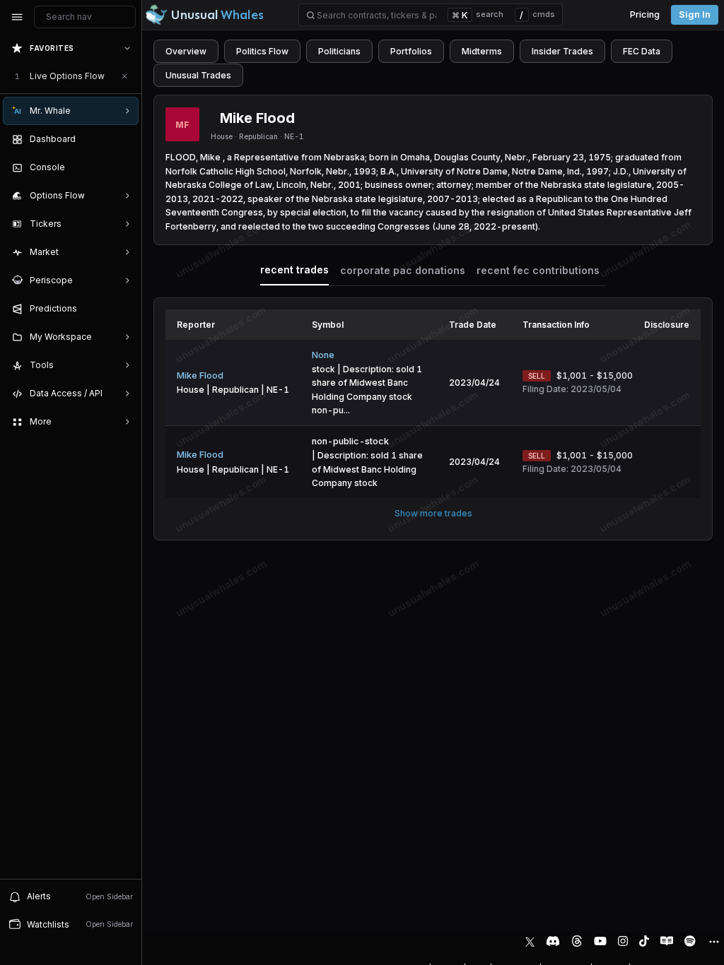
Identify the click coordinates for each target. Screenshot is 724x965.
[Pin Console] (124, 167)
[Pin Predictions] (124, 309)
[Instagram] (623, 941)
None (323, 355)
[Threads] (577, 941)
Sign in (695, 14)
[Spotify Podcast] (690, 941)
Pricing (645, 14)
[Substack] (666, 941)
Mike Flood (200, 375)
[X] (530, 941)
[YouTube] (600, 941)
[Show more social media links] (713, 942)
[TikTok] (644, 941)
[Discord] (553, 941)
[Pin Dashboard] (124, 139)
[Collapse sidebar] (17, 17)
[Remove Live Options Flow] (124, 76)
